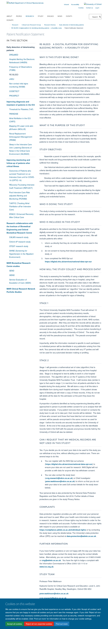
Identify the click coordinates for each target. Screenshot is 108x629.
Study (40, 16)
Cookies (81, 8)
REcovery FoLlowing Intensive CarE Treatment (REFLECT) (21, 186)
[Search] (99, 16)
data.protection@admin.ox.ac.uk (81, 536)
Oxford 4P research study (20, 241)
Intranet (66, 4)
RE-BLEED (13, 74)
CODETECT (14, 91)
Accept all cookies (14, 624)
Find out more (62, 624)
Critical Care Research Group (31, 25)
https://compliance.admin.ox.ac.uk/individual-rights (63, 529)
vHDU (11, 79)
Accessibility (75, 4)
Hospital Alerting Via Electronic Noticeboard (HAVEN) (22, 61)
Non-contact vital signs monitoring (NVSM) (18, 85)
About (9, 16)
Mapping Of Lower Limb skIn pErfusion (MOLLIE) (21, 127)
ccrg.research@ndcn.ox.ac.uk (59, 478)
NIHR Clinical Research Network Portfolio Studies (21, 290)
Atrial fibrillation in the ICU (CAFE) (20, 120)
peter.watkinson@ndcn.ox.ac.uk (60, 481)
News (60, 16)
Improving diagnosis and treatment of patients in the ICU (21, 103)
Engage (50, 16)
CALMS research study (18, 237)
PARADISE (13, 113)
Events (69, 16)
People (19, 16)
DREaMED (13, 54)
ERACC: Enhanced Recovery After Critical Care (21, 216)
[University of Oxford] (90, 4)
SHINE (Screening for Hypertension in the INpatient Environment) (21, 253)
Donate (10, 20)
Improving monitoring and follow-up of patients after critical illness (18, 163)
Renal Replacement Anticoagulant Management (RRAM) (20, 136)
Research (30, 16)
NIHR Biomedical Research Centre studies (19, 264)
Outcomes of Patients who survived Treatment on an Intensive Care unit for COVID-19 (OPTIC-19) (22, 175)
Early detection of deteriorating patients (71, 25)
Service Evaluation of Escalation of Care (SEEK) (20, 281)
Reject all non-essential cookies (39, 624)
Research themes (50, 25)
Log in (97, 8)
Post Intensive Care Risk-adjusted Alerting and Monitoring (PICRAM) (19, 195)
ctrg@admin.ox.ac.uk (51, 560)
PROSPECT (14, 95)
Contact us (89, 8)
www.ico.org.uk (46, 566)
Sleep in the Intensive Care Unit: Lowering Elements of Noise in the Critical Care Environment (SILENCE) (20, 149)
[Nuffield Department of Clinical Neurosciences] (25, 2)
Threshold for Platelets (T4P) (21, 109)
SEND (11, 270)
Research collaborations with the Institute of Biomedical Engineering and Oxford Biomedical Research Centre (20, 228)
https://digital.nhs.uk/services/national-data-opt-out (68, 261)
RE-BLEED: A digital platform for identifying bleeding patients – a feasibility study (36, 28)
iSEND (12, 275)
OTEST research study (18, 246)
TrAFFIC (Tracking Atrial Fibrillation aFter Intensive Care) (20, 206)
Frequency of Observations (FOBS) (20, 68)
